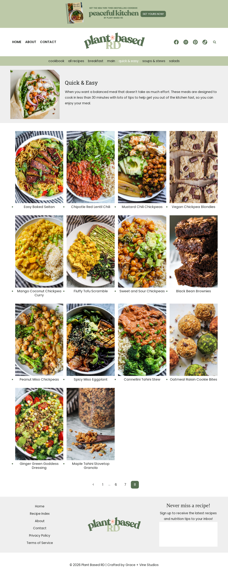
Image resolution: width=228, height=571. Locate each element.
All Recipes (76, 61)
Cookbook (56, 61)
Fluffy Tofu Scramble (91, 291)
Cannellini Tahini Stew (142, 379)
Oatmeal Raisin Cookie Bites (193, 379)
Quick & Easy (129, 61)
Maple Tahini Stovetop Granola (90, 465)
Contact (48, 42)
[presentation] (39, 167)
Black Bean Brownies (193, 291)
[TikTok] (205, 42)
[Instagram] (186, 42)
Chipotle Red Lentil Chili (90, 206)
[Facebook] (176, 42)
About (30, 42)
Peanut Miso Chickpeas (39, 379)
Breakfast (95, 61)
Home (16, 42)
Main (111, 61)
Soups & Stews (153, 61)
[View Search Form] (214, 42)
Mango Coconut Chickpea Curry (39, 293)
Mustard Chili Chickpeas (142, 206)
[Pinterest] (195, 42)
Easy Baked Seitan (39, 206)
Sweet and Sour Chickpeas (142, 291)
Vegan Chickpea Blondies (193, 206)
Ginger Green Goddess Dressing (39, 465)
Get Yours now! (153, 14)
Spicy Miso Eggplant (90, 379)
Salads (174, 61)
